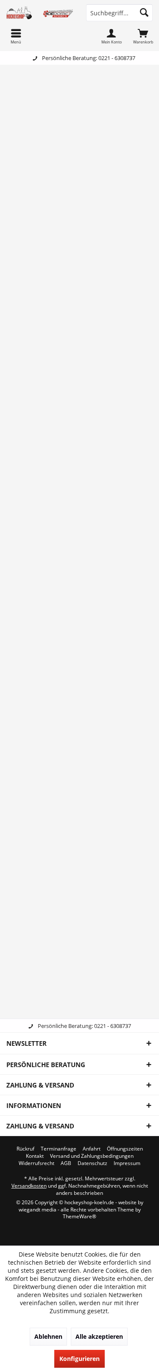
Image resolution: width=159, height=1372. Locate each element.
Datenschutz (92, 1163)
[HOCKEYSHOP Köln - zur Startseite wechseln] (39, 12)
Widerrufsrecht (36, 1163)
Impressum (127, 1163)
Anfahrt (91, 1148)
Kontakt (35, 1156)
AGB (66, 1163)
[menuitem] (143, 36)
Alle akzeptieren (99, 1336)
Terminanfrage (58, 1148)
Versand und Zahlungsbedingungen (92, 1156)
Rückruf (25, 1148)
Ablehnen (48, 1336)
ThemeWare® (79, 1216)
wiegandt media (37, 1209)
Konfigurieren (79, 1359)
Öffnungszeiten (125, 1148)
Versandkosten (29, 1185)
